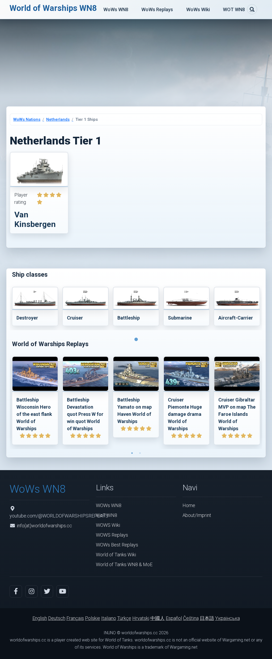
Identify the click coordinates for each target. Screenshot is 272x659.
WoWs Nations (26, 119)
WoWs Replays (157, 9)
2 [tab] (140, 453)
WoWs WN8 (115, 9)
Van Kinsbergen (35, 219)
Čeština (191, 618)
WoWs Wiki (198, 9)
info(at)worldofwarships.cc (44, 525)
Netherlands (58, 119)
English (39, 618)
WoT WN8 (106, 515)
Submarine (180, 318)
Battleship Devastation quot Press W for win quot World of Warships (85, 414)
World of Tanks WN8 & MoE (124, 564)
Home (188, 505)
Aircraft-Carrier (235, 318)
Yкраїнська (227, 618)
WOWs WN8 (108, 505)
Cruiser (75, 318)
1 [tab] (136, 334)
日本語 (207, 618)
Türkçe (124, 618)
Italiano (108, 618)
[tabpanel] (35, 307)
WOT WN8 (234, 9)
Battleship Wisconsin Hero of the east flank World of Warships (34, 414)
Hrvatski (140, 618)
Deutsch (56, 618)
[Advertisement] (136, 59)
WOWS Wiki (108, 525)
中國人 (157, 618)
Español (174, 618)
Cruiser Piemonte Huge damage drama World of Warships (185, 414)
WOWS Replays (112, 535)
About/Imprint (196, 515)
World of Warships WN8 (53, 8)
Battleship (128, 318)
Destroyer (27, 318)
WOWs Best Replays (117, 545)
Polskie (92, 618)
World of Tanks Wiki (116, 554)
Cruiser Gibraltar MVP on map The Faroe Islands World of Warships (237, 414)
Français (75, 618)
